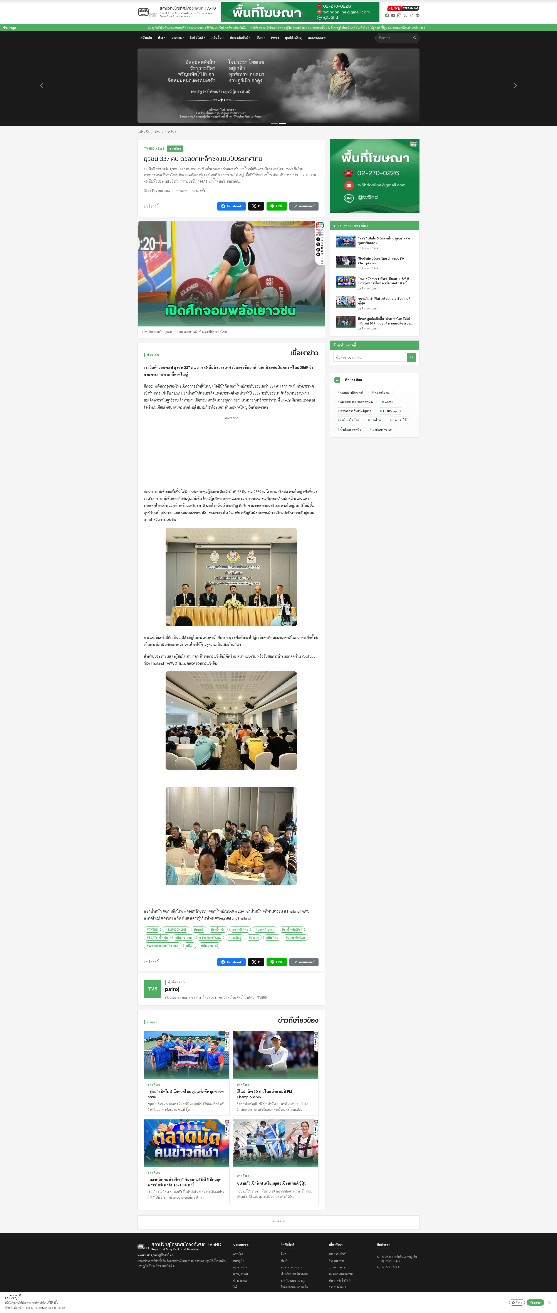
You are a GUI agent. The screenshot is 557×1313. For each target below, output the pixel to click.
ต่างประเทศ (240, 1280)
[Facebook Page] (387, 15)
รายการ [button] (177, 37)
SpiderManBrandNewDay (355, 401)
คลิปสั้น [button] (216, 37)
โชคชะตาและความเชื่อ (294, 1287)
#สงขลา (254, 937)
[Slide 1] (274, 123)
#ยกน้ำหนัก (218, 929)
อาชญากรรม (240, 1274)
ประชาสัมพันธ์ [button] (239, 37)
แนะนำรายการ (337, 1267)
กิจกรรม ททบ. (336, 1260)
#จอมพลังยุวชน (264, 929)
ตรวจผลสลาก (317, 37)
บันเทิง (285, 1260)
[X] (405, 15)
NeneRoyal (380, 392)
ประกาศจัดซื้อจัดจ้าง (340, 1280)
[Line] (417, 15)
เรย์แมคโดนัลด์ (348, 420)
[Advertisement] (231, 451)
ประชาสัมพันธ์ (337, 1254)
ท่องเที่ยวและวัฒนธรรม (294, 1274)
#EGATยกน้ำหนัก (157, 937)
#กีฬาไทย (272, 937)
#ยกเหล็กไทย (240, 929)
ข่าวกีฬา (170, 132)
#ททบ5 (198, 929)
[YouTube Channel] (393, 15)
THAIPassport (390, 411)
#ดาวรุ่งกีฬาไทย (295, 937)
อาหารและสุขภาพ (291, 1267)
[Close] (550, 1303)
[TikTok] (411, 15)
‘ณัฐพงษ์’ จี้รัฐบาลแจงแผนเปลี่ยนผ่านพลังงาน (302, 27)
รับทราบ (535, 1302)
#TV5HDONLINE (175, 929)
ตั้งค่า (519, 1302)
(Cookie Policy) (56, 1307)
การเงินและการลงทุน (293, 1280)
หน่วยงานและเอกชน (341, 1274)
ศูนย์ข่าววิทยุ (293, 37)
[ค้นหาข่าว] (416, 38)
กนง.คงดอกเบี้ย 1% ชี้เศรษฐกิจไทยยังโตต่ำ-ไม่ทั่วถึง (243, 27)
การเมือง (238, 1254)
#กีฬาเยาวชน (183, 937)
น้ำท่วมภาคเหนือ (349, 429)
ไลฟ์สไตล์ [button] (196, 37)
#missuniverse (380, 429)
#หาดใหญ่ (234, 937)
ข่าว (157, 132)
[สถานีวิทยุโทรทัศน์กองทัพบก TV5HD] (147, 12)
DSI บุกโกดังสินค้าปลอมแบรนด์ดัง (73, 27)
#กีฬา (189, 945)
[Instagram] (399, 15)
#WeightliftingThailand (163, 945)
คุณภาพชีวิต (240, 1267)
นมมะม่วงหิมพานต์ (350, 392)
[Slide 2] (282, 123)
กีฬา (283, 1254)
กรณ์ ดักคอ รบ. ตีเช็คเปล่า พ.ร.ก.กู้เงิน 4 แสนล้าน (183, 27)
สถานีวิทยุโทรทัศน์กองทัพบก (188, 10)
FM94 (275, 37)
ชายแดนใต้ (398, 420)
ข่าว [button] (160, 37)
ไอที (235, 1287)
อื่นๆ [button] (260, 37)
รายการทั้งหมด (337, 1287)
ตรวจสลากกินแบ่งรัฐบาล (354, 411)
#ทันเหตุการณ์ (209, 945)
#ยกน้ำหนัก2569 (292, 929)
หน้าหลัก (146, 37)
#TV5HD (152, 929)
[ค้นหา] (411, 357)
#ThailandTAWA (210, 937)
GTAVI (387, 401)
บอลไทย (374, 420)
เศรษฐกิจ (238, 1260)
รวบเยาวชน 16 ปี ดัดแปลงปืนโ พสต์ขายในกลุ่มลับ (124, 27)
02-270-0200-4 (390, 1267)
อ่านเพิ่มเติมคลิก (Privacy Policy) (23, 1307)
